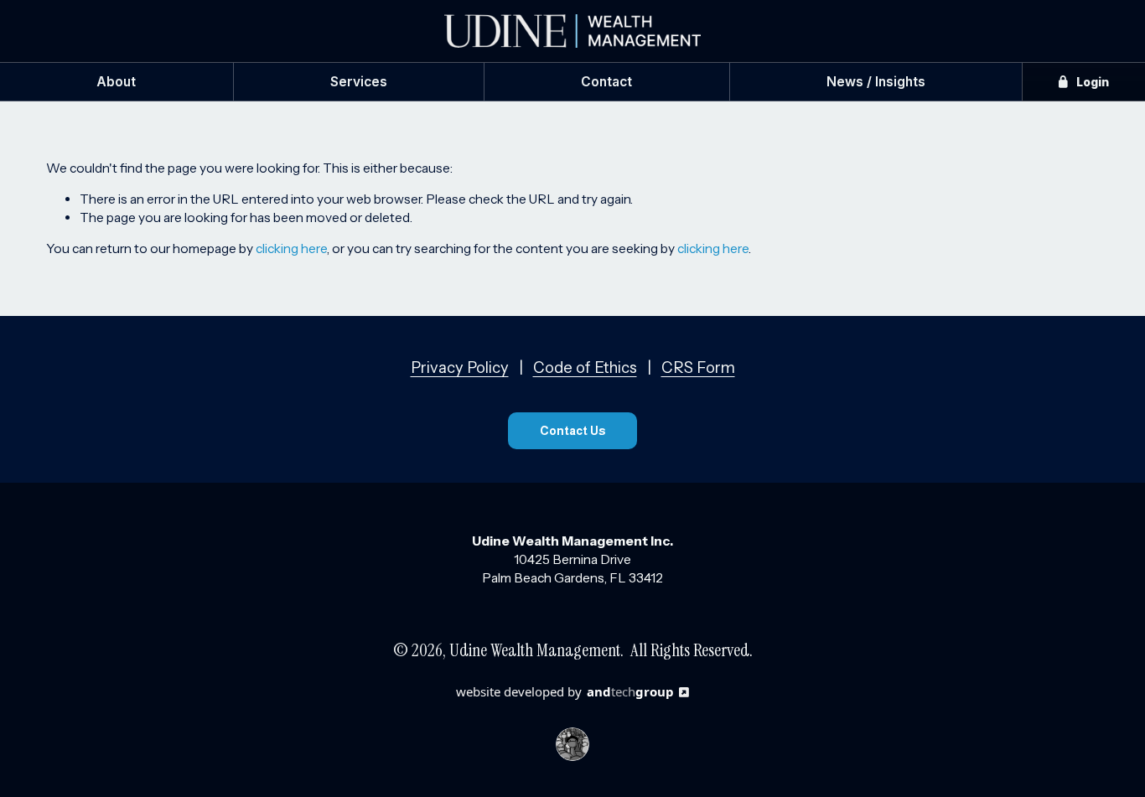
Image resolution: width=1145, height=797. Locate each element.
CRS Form (698, 367)
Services (358, 82)
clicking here (291, 248)
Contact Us (572, 430)
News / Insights (875, 82)
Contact (606, 82)
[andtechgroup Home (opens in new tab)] (572, 740)
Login (1091, 82)
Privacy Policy (460, 367)
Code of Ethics (585, 367)
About (116, 82)
